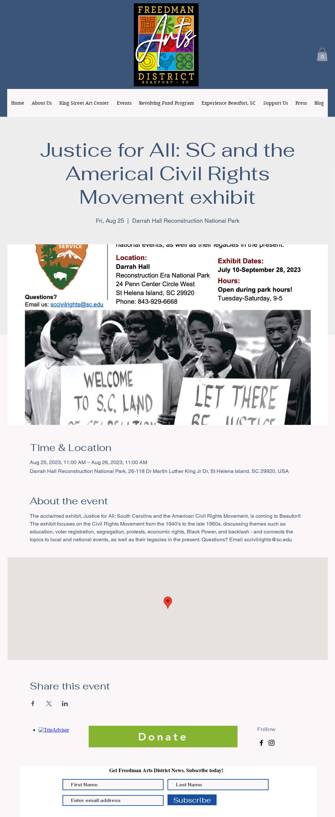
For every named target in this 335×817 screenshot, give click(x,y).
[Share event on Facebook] (33, 703)
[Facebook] (261, 743)
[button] (322, 54)
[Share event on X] (49, 703)
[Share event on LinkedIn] (65, 703)
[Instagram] (271, 743)
